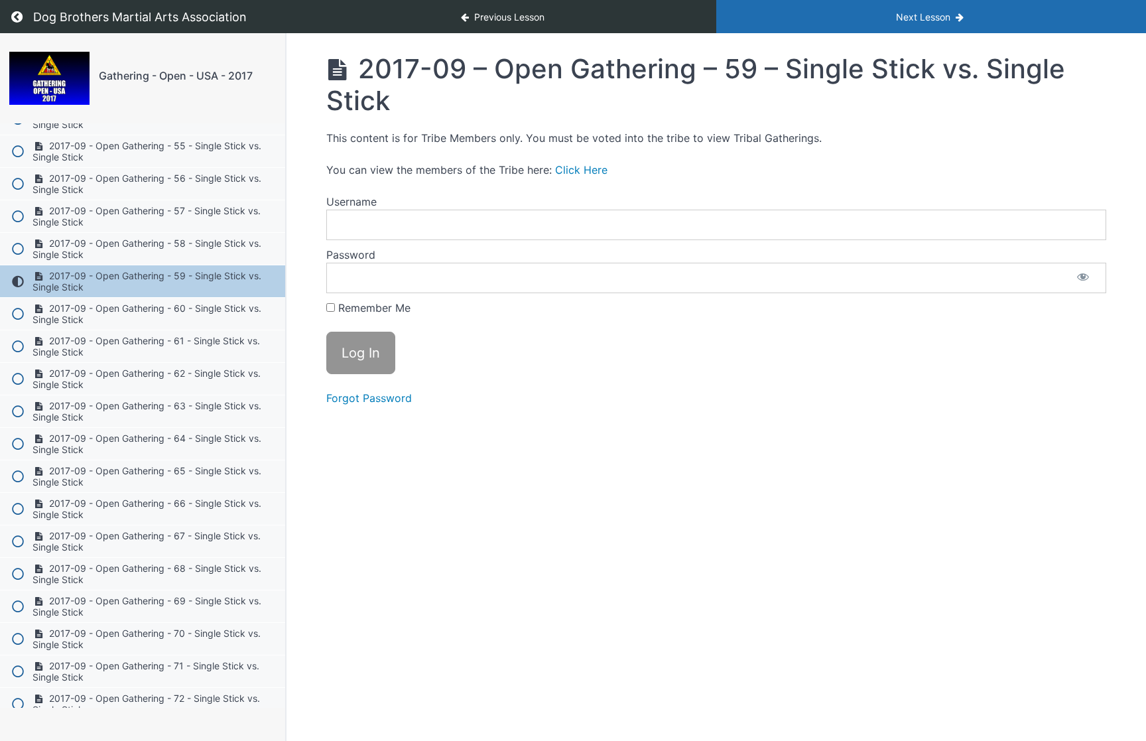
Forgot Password (369, 398)
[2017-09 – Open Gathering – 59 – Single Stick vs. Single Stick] (49, 78)
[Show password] (1083, 278)
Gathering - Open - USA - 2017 (176, 75)
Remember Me (373, 307)
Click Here (581, 169)
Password (350, 254)
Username (351, 201)
